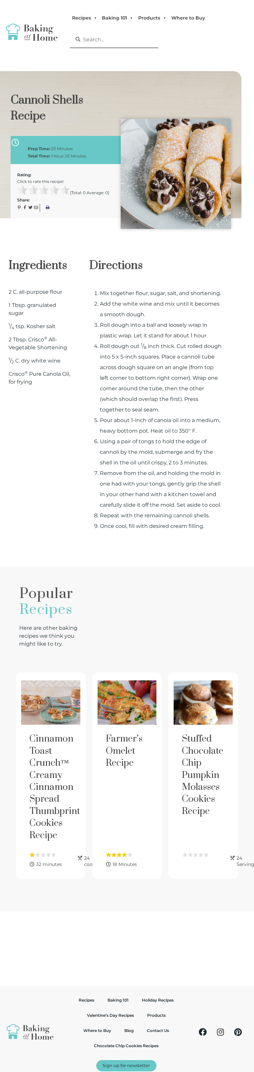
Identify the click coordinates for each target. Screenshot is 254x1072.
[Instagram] (220, 1032)
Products (149, 18)
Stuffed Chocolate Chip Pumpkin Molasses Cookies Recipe (202, 775)
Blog (129, 1030)
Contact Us (158, 1030)
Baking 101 (114, 18)
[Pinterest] (238, 1032)
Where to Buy (188, 18)
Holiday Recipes (158, 1000)
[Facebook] (203, 1032)
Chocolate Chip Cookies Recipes (126, 1045)
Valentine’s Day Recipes (110, 1015)
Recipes (81, 18)
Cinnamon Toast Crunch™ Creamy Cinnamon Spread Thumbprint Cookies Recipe (54, 787)
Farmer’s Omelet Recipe (124, 751)
